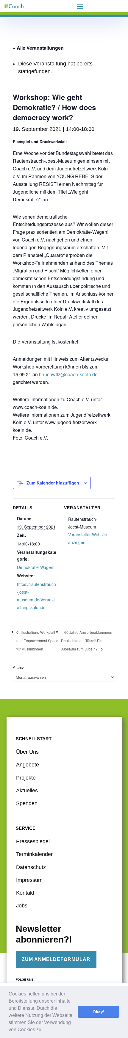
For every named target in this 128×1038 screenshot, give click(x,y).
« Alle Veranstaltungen (38, 47)
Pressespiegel (33, 841)
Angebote (27, 765)
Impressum (29, 880)
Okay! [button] (98, 1011)
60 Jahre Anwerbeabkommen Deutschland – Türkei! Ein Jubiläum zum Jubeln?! (86, 640)
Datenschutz (31, 867)
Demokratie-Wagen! (35, 567)
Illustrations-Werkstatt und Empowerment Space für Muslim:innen (37, 640)
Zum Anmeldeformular (56, 959)
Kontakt (25, 893)
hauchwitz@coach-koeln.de (68, 374)
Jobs (21, 906)
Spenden (27, 803)
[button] (45, 1030)
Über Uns (27, 752)
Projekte (26, 778)
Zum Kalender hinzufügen (52, 483)
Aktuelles (27, 791)
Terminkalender (34, 854)
